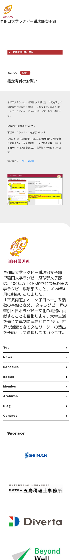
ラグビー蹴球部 (26, 161)
